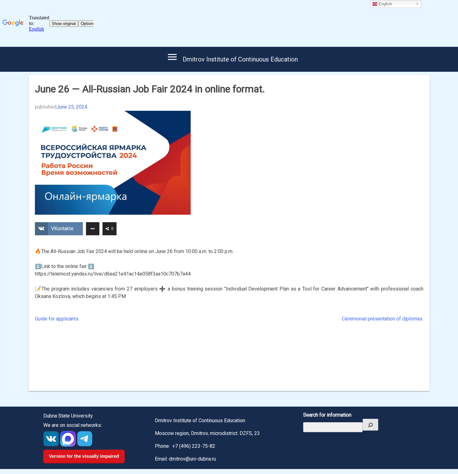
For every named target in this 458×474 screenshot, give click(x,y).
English (384, 4)
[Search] (370, 425)
